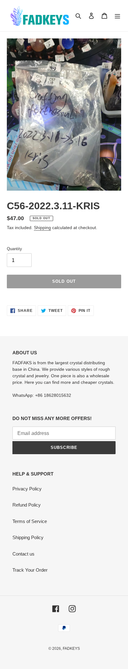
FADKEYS (71, 648)
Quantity (14, 248)
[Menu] (117, 15)
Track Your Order (30, 570)
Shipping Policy (27, 537)
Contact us (23, 553)
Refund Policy (26, 504)
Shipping (42, 227)
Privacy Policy (27, 488)
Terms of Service (29, 521)
